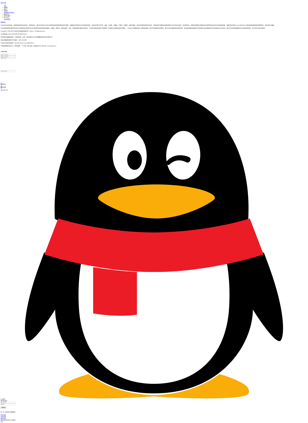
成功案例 (6, 12)
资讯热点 (11, 12)
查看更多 (3, 22)
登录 (2, 3)
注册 (5, 3)
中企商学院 (7, 19)
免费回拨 (3, 407)
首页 (5, 5)
